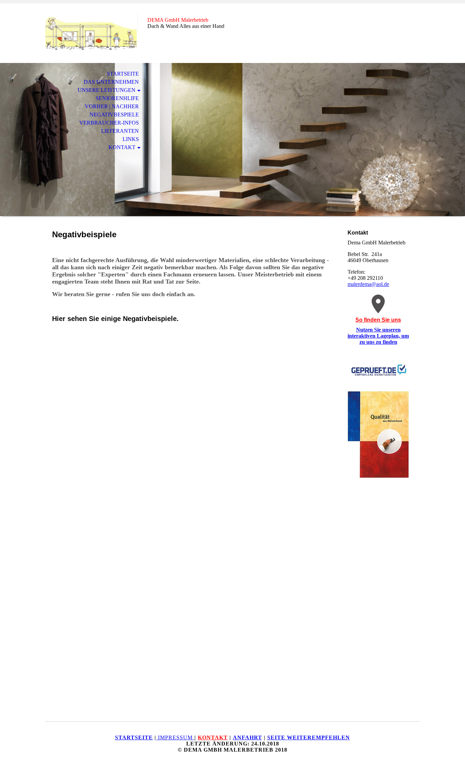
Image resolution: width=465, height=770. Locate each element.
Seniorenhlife (117, 98)
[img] (91, 33)
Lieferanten (120, 131)
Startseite (123, 74)
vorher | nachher (112, 106)
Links (131, 139)
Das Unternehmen (111, 82)
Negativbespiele (114, 114)
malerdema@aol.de (368, 284)
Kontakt (122, 147)
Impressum (175, 737)
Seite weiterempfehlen (308, 737)
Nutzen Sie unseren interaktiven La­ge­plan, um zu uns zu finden (378, 336)
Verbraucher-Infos (109, 123)
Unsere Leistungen (106, 90)
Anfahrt (247, 737)
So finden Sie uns (378, 320)
